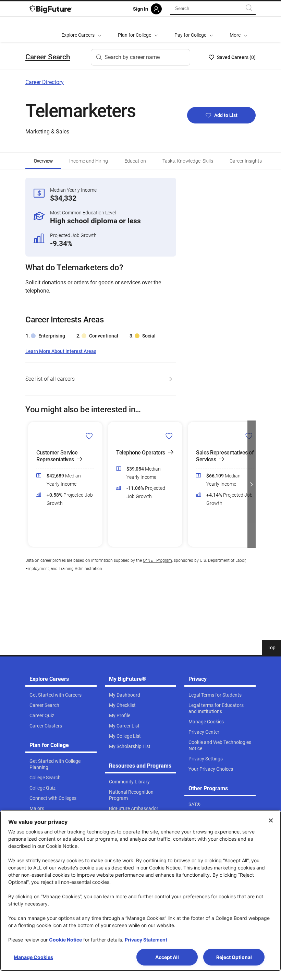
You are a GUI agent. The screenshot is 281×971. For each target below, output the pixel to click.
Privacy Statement (146, 940)
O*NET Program (157, 560)
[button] (238, 29)
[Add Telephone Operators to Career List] (169, 435)
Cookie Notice (65, 940)
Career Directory (44, 82)
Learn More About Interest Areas (60, 351)
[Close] (270, 820)
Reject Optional (234, 957)
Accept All (167, 957)
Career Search (47, 57)
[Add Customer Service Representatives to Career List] (89, 435)
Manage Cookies (33, 957)
